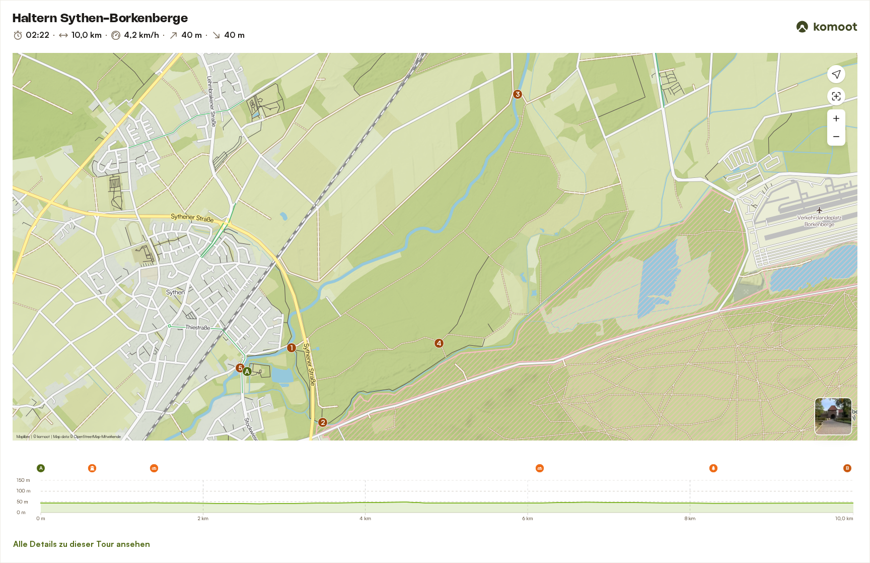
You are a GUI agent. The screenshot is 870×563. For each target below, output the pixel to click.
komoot (43, 436)
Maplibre (23, 436)
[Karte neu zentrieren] (836, 96)
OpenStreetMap (87, 436)
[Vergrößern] (836, 118)
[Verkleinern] (836, 137)
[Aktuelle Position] (836, 74)
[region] (435, 247)
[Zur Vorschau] (833, 416)
